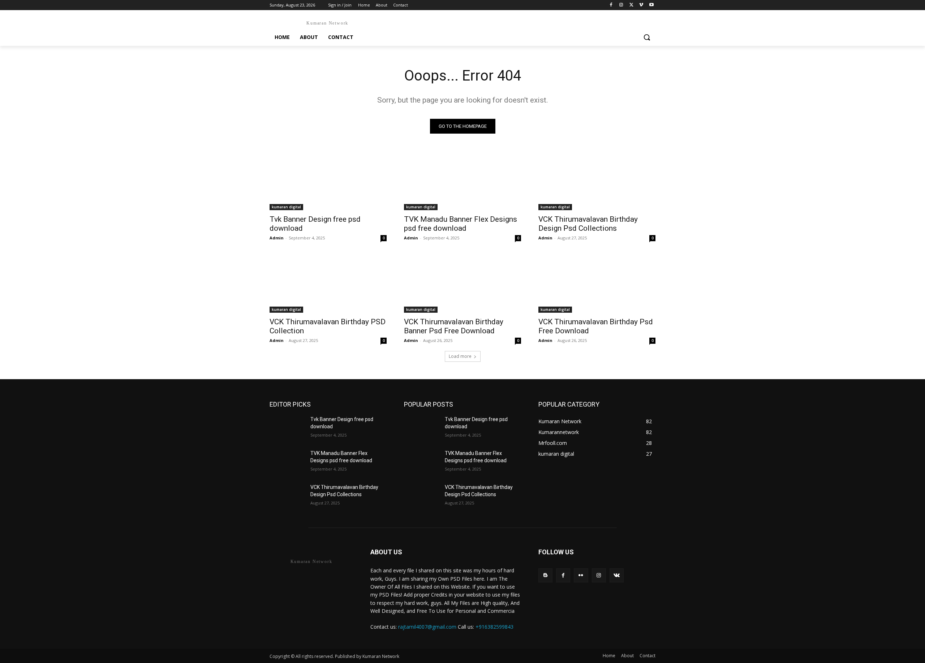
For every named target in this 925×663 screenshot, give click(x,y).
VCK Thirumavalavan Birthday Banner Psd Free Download (453, 326)
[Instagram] (621, 5)
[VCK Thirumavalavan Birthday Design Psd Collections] (596, 181)
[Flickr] (581, 575)
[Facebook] (611, 5)
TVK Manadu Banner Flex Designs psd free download (460, 224)
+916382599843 (494, 626)
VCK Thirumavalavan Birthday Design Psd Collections (588, 224)
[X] (631, 5)
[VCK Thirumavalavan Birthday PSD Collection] (328, 283)
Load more (460, 356)
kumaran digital (286, 206)
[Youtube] (651, 5)
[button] (646, 37)
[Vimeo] (641, 5)
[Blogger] (545, 575)
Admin (277, 237)
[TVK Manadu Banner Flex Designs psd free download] (462, 181)
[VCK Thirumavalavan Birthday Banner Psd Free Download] (462, 283)
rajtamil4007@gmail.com (427, 626)
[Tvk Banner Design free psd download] (328, 181)
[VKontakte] (617, 575)
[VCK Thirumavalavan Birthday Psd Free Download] (596, 283)
